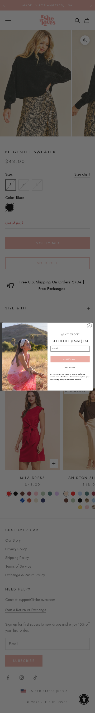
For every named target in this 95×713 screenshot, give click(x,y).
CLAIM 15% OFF (70, 359)
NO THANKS (70, 367)
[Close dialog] (89, 326)
